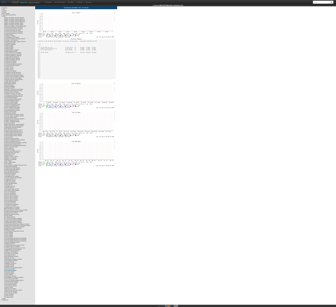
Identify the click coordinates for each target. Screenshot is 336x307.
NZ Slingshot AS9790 (9, 229)
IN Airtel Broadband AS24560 (11, 138)
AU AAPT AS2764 (8, 34)
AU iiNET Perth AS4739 (10, 82)
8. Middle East (4, 300)
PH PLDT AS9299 (8, 232)
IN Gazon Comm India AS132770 (12, 151)
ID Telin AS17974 (8, 137)
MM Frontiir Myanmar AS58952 (12, 208)
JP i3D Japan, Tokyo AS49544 (11, 190)
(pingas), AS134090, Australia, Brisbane (14, 17)
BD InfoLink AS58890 (9, 86)
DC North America (60, 2)
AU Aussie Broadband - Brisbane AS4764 (14, 38)
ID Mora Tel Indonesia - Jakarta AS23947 (14, 124)
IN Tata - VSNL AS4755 (9, 162)
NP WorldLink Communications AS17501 (14, 227)
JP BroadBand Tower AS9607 (11, 176)
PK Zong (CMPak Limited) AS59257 (13, 249)
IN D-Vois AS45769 (9, 148)
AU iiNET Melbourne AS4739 (11, 81)
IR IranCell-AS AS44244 (10, 173)
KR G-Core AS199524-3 (10, 194)
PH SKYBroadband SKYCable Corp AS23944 (15, 238)
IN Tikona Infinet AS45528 (10, 166)
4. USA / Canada (5, 13)
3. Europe (3, 12)
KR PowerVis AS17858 (10, 203)
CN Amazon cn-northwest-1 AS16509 (13, 95)
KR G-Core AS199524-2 (10, 193)
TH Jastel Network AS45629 (11, 281)
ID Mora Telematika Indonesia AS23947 (14, 126)
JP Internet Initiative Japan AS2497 (13, 178)
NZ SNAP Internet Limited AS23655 (13, 228)
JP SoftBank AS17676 (9, 186)
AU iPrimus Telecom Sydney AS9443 (13, 79)
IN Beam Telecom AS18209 (11, 147)
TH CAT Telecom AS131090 (11, 279)
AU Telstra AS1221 (9, 67)
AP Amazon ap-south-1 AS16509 (12, 30)
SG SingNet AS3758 (9, 265)
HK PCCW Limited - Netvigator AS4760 (14, 114)
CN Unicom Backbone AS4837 (11, 100)
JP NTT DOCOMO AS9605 (10, 183)
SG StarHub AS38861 (11, 270)
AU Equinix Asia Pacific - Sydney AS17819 (14, 41)
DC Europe (48, 2)
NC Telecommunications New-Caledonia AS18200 (16, 224)
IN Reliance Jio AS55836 (10, 158)
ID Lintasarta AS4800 (9, 123)
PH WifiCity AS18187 (9, 244)
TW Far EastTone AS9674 (10, 286)
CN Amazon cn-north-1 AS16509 (12, 93)
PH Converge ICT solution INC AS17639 (14, 231)
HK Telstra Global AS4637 (10, 117)
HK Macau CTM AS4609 (10, 112)
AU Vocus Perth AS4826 (10, 71)
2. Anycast (4, 10)
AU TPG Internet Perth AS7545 (11, 65)
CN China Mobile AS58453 (10, 97)
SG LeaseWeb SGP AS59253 (11, 256)
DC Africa (79, 2)
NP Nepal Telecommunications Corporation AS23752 (17, 225)
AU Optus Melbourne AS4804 (11, 50)
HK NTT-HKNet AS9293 (10, 113)
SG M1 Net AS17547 (9, 258)
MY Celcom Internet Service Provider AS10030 (15, 210)
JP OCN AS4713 (8, 185)
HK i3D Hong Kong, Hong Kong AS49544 (14, 119)
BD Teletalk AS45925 (9, 88)
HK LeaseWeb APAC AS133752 (12, 110)
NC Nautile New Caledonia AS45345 (13, 222)
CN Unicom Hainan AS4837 (11, 103)
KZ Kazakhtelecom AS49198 (11, 204)
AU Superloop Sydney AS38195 (12, 58)
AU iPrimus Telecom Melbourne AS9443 (14, 76)
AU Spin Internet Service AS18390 (12, 54)
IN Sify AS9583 (8, 161)
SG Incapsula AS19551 (10, 255)
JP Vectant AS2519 (9, 187)
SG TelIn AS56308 (8, 274)
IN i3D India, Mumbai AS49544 (11, 172)
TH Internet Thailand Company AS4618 (13, 280)
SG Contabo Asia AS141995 (11, 253)
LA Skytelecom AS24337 (10, 206)
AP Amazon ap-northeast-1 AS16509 (13, 27)
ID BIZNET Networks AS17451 (11, 120)
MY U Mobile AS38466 (9, 217)
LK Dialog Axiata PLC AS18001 (12, 207)
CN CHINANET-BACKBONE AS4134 (13, 96)
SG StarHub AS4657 (9, 272)
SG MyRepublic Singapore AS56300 (13, 259)
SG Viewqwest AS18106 (10, 276)
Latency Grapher (30, 2)
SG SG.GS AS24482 (9, 262)
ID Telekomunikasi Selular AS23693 (13, 134)
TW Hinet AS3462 (8, 287)
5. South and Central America (8, 15)
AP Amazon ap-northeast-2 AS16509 (13, 29)
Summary (88, 2)
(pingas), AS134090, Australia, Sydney (13, 23)
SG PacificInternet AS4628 (10, 260)
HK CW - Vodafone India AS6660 (12, 107)
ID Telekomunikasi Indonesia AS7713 (13, 130)
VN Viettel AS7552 (8, 295)
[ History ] (79, 39)
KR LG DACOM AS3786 (10, 201)
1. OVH (3, 9)
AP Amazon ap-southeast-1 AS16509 (13, 31)
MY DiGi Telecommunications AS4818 (13, 211)
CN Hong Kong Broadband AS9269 (13, 99)
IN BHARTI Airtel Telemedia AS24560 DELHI (15, 145)
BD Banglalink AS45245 (10, 83)
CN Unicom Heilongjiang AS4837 (12, 104)
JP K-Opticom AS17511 (10, 179)
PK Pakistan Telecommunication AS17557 (14, 248)
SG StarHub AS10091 (9, 269)
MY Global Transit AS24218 (11, 213)
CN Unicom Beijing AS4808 (11, 102)
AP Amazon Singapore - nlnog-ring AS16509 (15, 26)
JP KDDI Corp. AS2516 (10, 180)
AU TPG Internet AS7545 (10, 61)
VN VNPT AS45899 (9, 294)
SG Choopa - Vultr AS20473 (11, 252)
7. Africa (3, 298)
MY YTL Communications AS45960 (13, 218)
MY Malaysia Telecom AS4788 (11, 214)
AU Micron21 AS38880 (9, 44)
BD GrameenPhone (9, 85)
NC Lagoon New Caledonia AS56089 (13, 220)
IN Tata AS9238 (8, 163)
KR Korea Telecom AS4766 (11, 197)
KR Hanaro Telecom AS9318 (11, 196)
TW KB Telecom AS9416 (10, 288)
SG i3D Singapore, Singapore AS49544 (13, 277)
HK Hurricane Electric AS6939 (11, 109)
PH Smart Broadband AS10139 (12, 242)
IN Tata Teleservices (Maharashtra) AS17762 (15, 165)
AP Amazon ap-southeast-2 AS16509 (13, 33)
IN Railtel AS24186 (8, 155)
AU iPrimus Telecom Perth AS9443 (13, 78)
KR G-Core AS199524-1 (10, 192)
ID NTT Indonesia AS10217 (10, 128)
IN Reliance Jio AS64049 (10, 159)
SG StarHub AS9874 (9, 273)
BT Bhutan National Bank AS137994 (13, 90)
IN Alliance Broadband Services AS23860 (14, 140)
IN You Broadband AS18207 (11, 170)
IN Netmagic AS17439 (9, 154)
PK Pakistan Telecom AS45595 (12, 246)
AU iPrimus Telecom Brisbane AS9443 (13, 75)
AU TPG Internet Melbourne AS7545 (13, 64)
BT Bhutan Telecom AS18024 (11, 92)
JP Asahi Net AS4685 (9, 175)
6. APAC (3, 16)
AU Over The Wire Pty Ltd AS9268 (12, 53)
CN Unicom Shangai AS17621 (11, 106)
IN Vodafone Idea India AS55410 (12, 168)
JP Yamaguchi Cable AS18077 (11, 189)
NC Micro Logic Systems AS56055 (12, 221)
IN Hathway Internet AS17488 (11, 152)
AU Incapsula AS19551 (10, 43)
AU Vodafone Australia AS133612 (12, 72)
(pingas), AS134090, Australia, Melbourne (14, 19)
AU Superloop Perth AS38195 (11, 57)
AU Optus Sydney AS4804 (10, 51)
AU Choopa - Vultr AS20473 (11, 40)
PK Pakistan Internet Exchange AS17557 (14, 245)
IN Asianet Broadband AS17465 (12, 141)
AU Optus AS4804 (8, 46)
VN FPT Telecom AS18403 (10, 291)
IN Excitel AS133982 (9, 149)
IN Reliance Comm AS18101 (11, 156)
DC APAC (70, 2)
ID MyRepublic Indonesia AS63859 (12, 127)
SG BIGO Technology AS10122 (11, 251)
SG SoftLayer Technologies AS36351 (13, 267)
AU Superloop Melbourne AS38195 (12, 55)
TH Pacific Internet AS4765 (11, 283)
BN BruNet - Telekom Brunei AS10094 (13, 89)
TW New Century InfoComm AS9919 (13, 290)
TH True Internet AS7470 (10, 284)
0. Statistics (4, 8)
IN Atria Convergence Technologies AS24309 (15, 142)
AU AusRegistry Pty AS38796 (11, 37)
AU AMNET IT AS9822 (9, 36)
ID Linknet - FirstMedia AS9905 (12, 121)
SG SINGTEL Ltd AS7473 (10, 263)
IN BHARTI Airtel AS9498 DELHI (12, 144)
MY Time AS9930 (8, 215)
